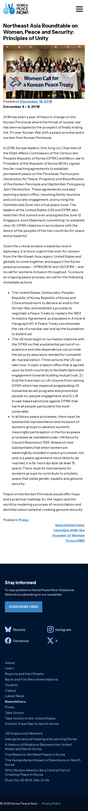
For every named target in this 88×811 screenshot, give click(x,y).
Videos (10, 690)
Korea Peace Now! (19, 8)
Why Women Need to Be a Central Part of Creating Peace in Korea (37, 772)
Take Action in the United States (30, 718)
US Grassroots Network (24, 733)
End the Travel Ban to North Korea (32, 723)
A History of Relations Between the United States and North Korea (38, 746)
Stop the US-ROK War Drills (27, 780)
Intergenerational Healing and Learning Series (41, 739)
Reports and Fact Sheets (24, 674)
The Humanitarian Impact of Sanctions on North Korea (43, 762)
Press (24, 520)
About (10, 663)
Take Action (14, 712)
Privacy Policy (51, 803)
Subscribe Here (23, 607)
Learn (9, 668)
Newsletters (15, 701)
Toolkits (11, 685)
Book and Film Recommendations (31, 679)
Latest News (14, 696)
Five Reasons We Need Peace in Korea (35, 754)
